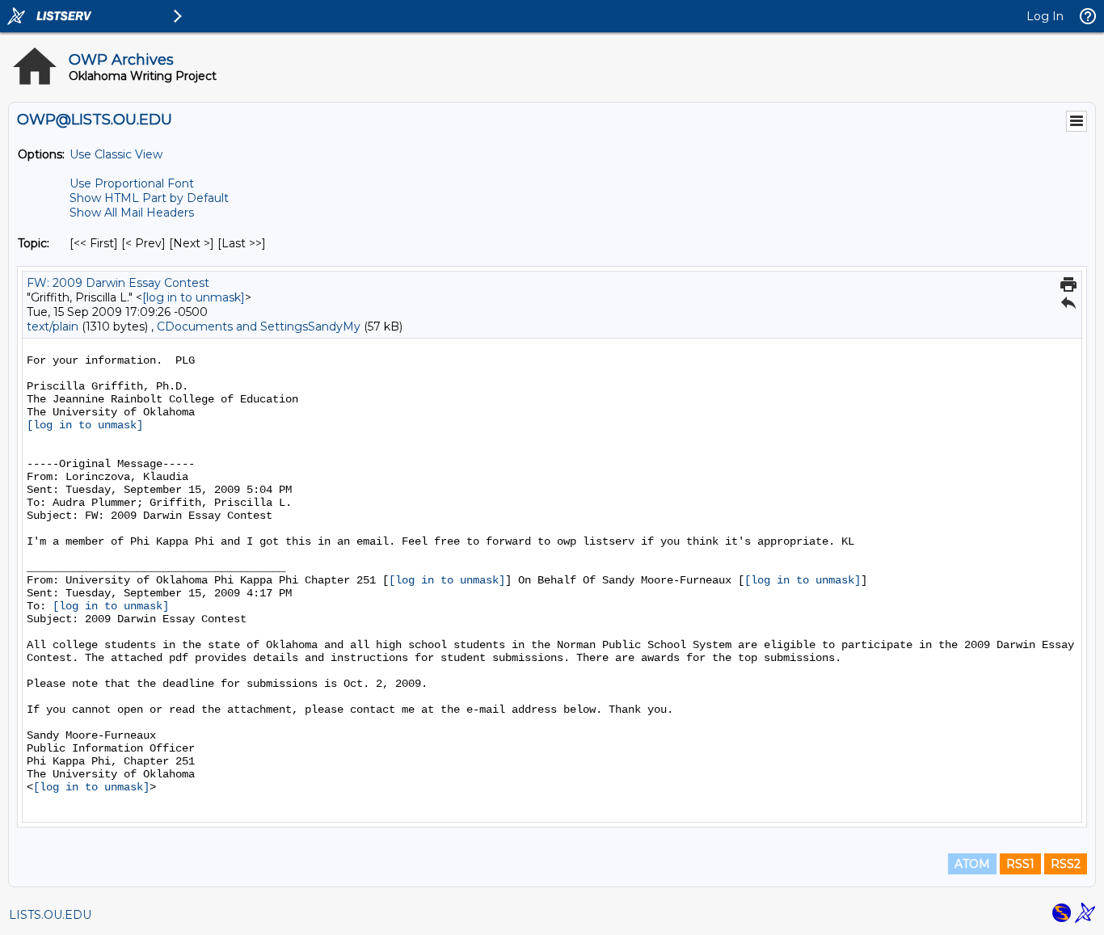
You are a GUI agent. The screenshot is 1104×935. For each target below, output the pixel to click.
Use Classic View (116, 154)
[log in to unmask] (193, 297)
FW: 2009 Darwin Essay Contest (118, 283)
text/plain (52, 326)
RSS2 (1066, 864)
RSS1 (1020, 864)
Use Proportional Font (132, 183)
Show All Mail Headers (132, 212)
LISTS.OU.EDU (50, 915)
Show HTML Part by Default (149, 198)
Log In (1045, 16)
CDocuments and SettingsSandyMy (258, 326)
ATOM (972, 864)
